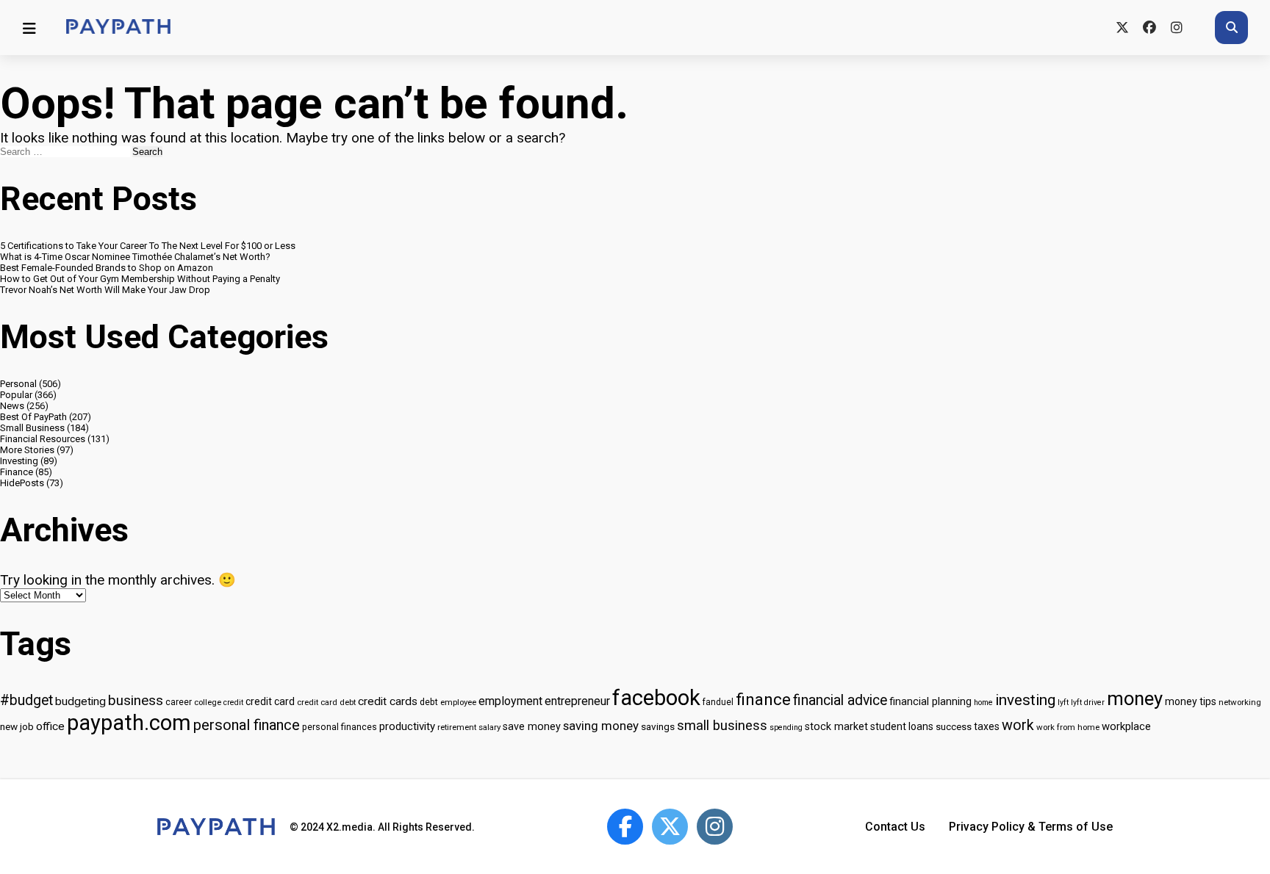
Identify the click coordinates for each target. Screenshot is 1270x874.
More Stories (27, 449)
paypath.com (129, 722)
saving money (601, 725)
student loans (901, 726)
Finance (16, 471)
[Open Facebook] (625, 827)
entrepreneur (577, 701)
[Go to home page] (118, 27)
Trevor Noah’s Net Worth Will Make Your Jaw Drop (105, 289)
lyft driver (1088, 702)
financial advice (840, 700)
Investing (19, 460)
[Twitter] (1122, 27)
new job (17, 726)
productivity (407, 726)
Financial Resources (42, 438)
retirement (456, 727)
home (983, 702)
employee (458, 702)
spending (786, 727)
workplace (1126, 726)
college (207, 702)
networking (1240, 702)
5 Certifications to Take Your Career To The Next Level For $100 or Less (147, 245)
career (178, 702)
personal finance (246, 725)
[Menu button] (29, 28)
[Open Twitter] (670, 827)
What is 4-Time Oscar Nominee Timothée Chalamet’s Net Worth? (135, 256)
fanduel (718, 702)
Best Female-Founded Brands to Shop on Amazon (106, 267)
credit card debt (326, 702)
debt (429, 701)
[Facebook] (1149, 27)
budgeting (80, 701)
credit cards (387, 701)
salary (489, 727)
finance (763, 699)
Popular (16, 394)
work (1018, 725)
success (954, 726)
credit (233, 702)
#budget (26, 700)
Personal (18, 383)
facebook (656, 697)
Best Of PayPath (33, 416)
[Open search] (1231, 27)
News (12, 405)
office (50, 726)
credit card (270, 701)
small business (722, 726)
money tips (1190, 701)
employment (510, 701)
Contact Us (895, 827)
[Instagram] (1176, 27)
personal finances (339, 726)
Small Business (32, 427)
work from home (1067, 727)
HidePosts (22, 482)
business (135, 701)
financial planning (930, 702)
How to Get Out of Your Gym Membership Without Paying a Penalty (140, 278)
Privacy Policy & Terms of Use (1031, 827)
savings (658, 726)
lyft (1063, 702)
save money (532, 726)
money (1135, 698)
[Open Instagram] (715, 827)
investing (1025, 700)
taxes (987, 726)
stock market (836, 726)
